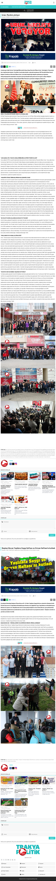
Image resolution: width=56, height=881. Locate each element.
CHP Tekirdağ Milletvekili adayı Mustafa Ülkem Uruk (18, 452)
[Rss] (12, 860)
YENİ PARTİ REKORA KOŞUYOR (6, 508)
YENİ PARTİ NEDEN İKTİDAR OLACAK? (33, 485)
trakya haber (41, 456)
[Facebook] (1, 860)
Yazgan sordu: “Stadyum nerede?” (34, 789)
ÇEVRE (16, 481)
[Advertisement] (28, 148)
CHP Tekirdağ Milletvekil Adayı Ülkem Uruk (23, 451)
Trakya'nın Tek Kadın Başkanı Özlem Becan (27, 759)
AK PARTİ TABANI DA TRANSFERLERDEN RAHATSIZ (6, 487)
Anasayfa (3, 17)
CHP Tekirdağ (36, 449)
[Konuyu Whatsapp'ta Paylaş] (7, 67)
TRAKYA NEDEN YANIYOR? (21, 484)
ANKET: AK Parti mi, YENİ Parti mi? (21, 508)
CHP (6, 449)
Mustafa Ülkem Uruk (24, 455)
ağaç (7, 759)
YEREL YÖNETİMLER (5, 482)
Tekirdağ (16, 456)
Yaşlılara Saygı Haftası (12, 761)
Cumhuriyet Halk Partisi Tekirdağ (35, 452)
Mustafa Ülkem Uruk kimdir (46, 455)
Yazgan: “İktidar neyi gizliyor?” (47, 789)
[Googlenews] (15, 860)
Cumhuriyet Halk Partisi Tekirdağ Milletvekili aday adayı (15, 453)
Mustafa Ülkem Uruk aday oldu (34, 455)
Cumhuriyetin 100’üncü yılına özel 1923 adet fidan (20, 812)
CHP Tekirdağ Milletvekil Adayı (8, 451)
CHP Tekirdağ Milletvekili (36, 451)
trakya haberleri (47, 456)
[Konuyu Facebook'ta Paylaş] (2, 67)
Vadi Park (5, 761)
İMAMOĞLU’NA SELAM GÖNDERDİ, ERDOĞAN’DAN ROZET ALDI (25, 6)
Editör (11, 460)
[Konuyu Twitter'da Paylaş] (4, 67)
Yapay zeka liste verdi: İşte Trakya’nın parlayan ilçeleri (21, 791)
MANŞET (6, 481)
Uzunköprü (37, 759)
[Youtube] (8, 860)
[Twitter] (4, 860)
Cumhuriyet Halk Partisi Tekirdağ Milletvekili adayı (36, 453)
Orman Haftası (15, 759)
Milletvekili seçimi (16, 455)
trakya (37, 456)
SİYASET (10, 481)
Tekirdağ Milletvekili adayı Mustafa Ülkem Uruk (27, 456)
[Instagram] (6, 860)
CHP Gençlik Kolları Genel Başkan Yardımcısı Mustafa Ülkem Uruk (20, 449)
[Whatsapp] (10, 860)
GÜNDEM (8, 17)
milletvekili (48, 453)
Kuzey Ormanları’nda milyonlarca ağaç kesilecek (6, 812)
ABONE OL (13, 66)
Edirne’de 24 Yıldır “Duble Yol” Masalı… (7, 789)
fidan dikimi (10, 759)
